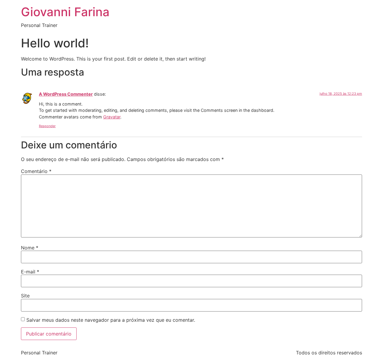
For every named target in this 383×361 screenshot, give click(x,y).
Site (25, 295)
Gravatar (111, 116)
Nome (29, 247)
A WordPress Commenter (66, 94)
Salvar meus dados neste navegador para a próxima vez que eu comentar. (110, 320)
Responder (47, 126)
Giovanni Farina (65, 11)
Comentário (36, 171)
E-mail (30, 271)
